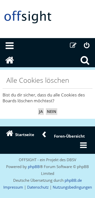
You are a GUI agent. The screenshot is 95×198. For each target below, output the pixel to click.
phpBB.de (73, 180)
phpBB (34, 166)
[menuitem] (9, 45)
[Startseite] (47, 17)
